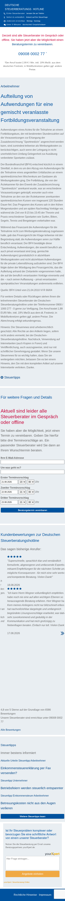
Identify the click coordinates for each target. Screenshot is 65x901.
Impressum (45, 894)
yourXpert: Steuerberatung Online (17, 882)
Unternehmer (20, 780)
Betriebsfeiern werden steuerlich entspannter (32, 788)
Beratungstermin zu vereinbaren (32, 44)
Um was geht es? (11, 467)
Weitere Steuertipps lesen (32, 816)
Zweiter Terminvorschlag (15, 487)
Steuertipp (24, 760)
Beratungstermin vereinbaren (32, 510)
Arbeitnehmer (10, 86)
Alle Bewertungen (11, 729)
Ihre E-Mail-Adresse (12, 458)
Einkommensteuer (23, 795)
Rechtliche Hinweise (25, 894)
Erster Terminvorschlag (15, 477)
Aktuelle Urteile (9, 760)
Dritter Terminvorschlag (15, 497)
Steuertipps (11, 377)
